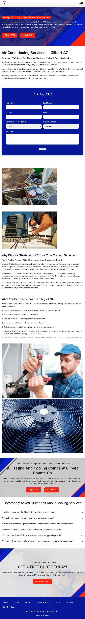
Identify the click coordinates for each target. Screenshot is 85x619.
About (58, 602)
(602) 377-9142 (9, 35)
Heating (5, 602)
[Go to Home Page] (4, 3)
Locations (69, 602)
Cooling (16, 602)
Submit (42, 149)
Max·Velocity (45, 615)
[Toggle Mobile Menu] (81, 3)
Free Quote (27, 35)
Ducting (27, 602)
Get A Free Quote (43, 581)
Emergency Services (43, 602)
